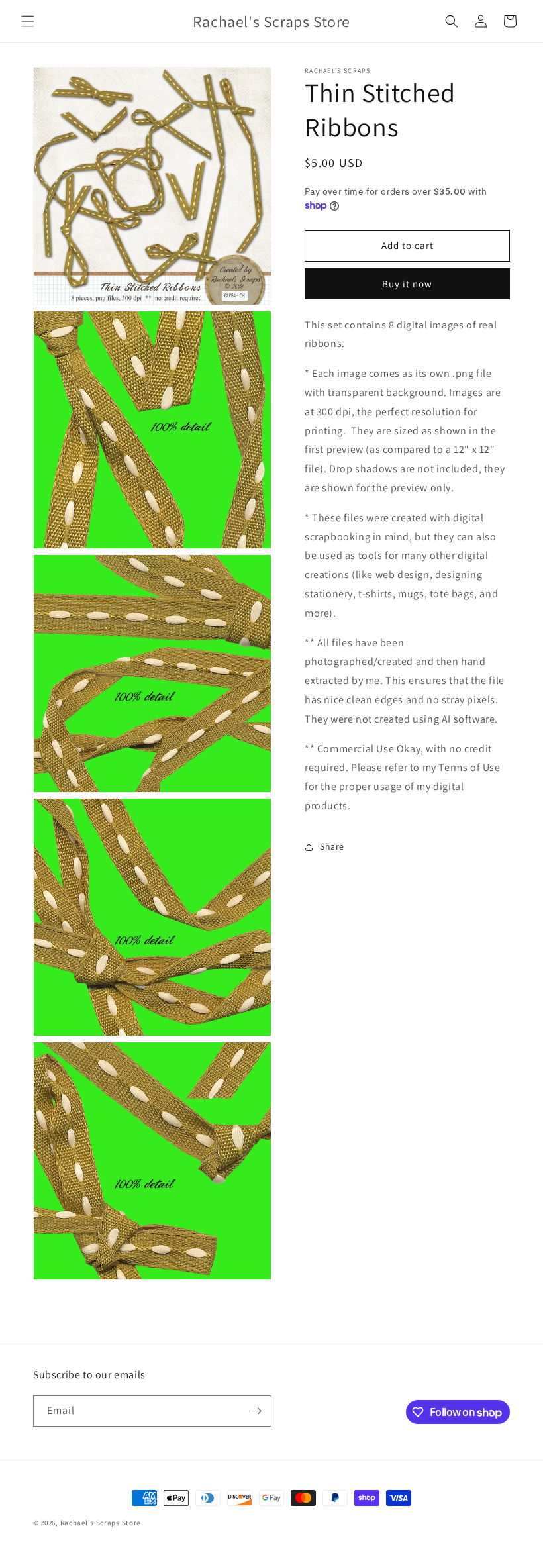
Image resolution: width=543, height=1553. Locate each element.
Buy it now (407, 283)
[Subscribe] (256, 1411)
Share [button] (332, 846)
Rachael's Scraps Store (100, 1522)
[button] (27, 21)
